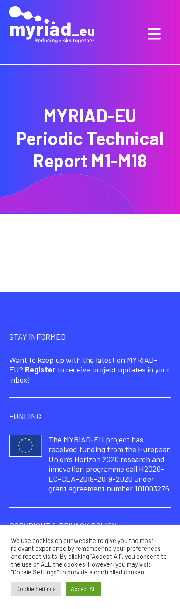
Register (40, 369)
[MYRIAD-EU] (51, 25)
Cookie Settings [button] (36, 588)
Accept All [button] (83, 588)
